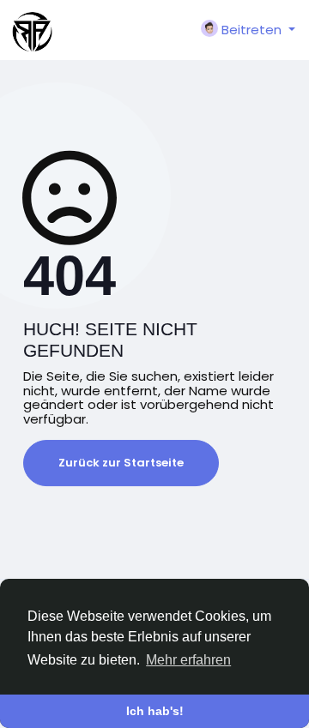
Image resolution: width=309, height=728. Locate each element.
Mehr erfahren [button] (188, 660)
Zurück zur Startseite (121, 462)
